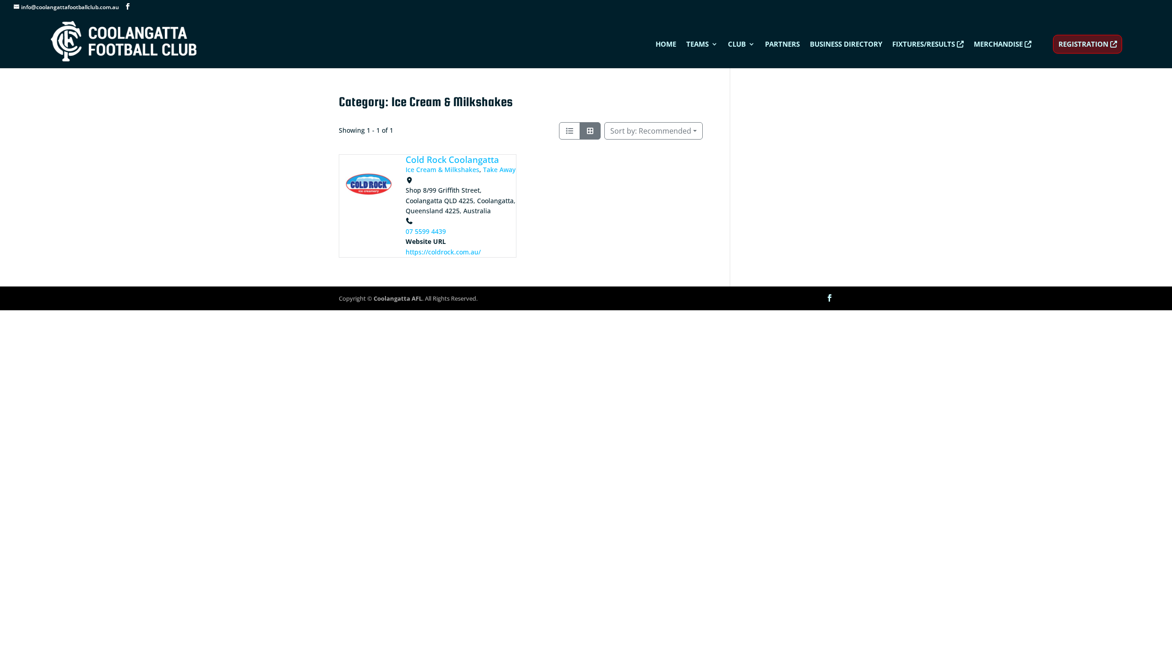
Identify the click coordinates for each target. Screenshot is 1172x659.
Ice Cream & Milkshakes (442, 169)
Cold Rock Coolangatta (452, 159)
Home (666, 45)
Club (737, 45)
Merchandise (999, 45)
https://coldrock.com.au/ (443, 252)
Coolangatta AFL (398, 298)
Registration (1084, 44)
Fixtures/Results (924, 45)
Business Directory (846, 45)
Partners (782, 45)
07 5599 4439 (426, 231)
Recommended (650, 131)
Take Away (499, 169)
